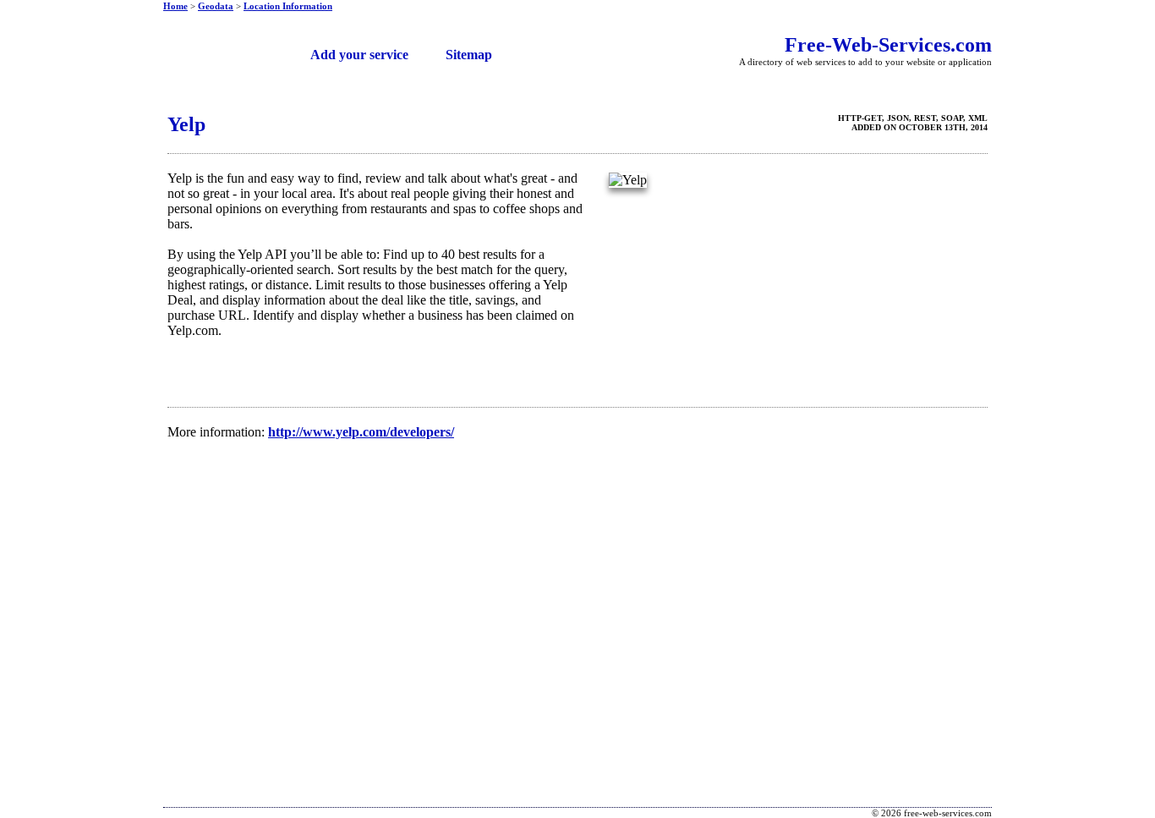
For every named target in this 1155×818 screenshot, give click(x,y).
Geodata (215, 6)
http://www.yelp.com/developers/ (361, 432)
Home (175, 6)
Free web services (222, 48)
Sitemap (469, 54)
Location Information (288, 6)
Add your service (359, 54)
